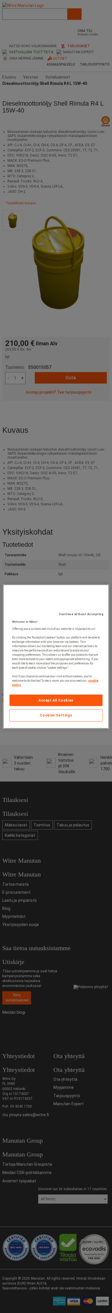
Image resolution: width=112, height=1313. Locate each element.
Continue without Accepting (81, 613)
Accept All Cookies (56, 700)
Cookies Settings (56, 715)
